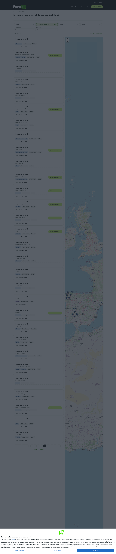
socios (13, 539)
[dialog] (58, 541)
